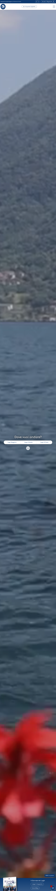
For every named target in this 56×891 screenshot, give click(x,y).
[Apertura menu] (54, 6)
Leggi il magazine (37, 884)
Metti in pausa (50, 875)
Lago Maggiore (12, 442)
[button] (37, 2)
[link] (28, 448)
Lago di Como (44, 442)
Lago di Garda (28, 442)
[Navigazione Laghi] (3, 6)
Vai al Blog (35, 888)
